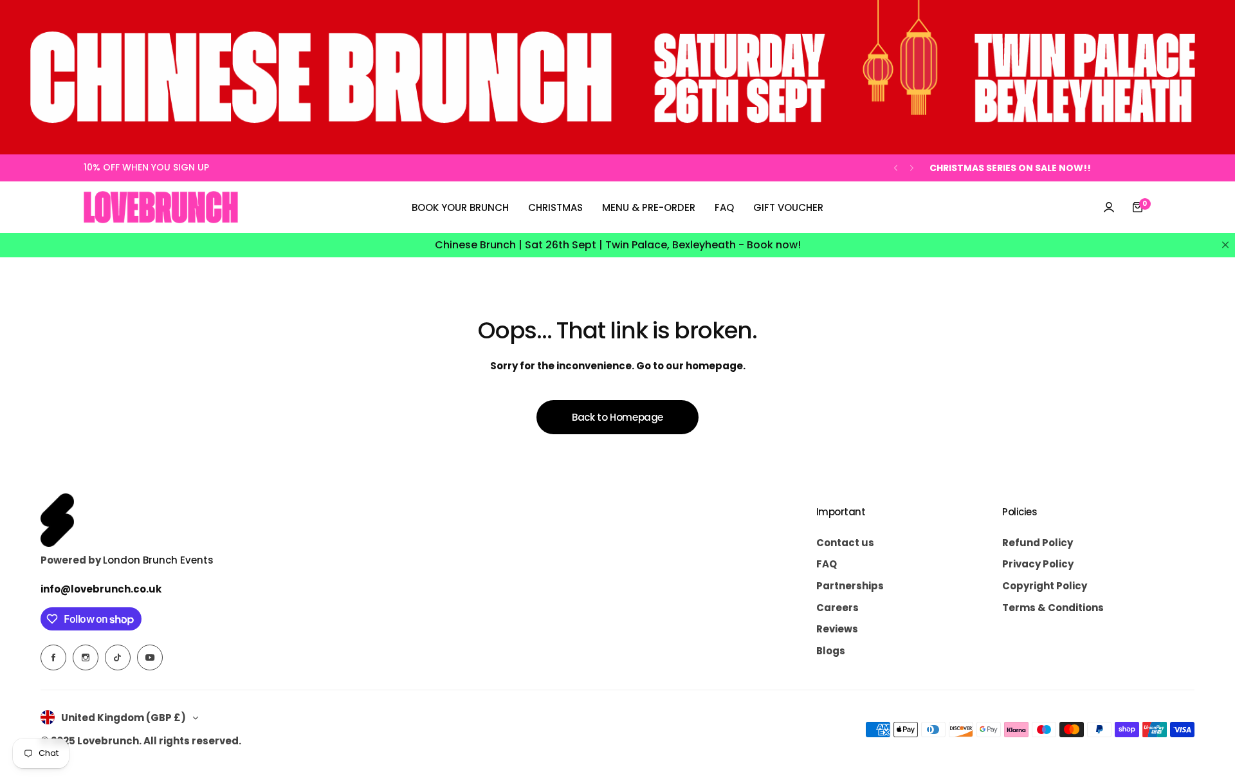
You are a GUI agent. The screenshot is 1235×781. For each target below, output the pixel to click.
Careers (837, 607)
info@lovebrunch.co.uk (101, 589)
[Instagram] (85, 657)
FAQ (826, 564)
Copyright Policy (1044, 586)
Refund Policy (1037, 542)
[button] (895, 168)
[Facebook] (53, 657)
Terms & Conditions (1053, 607)
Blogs (830, 650)
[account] (1109, 207)
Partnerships (850, 586)
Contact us (845, 542)
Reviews (837, 629)
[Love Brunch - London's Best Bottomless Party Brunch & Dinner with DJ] (161, 207)
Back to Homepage (617, 417)
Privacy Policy (1038, 564)
